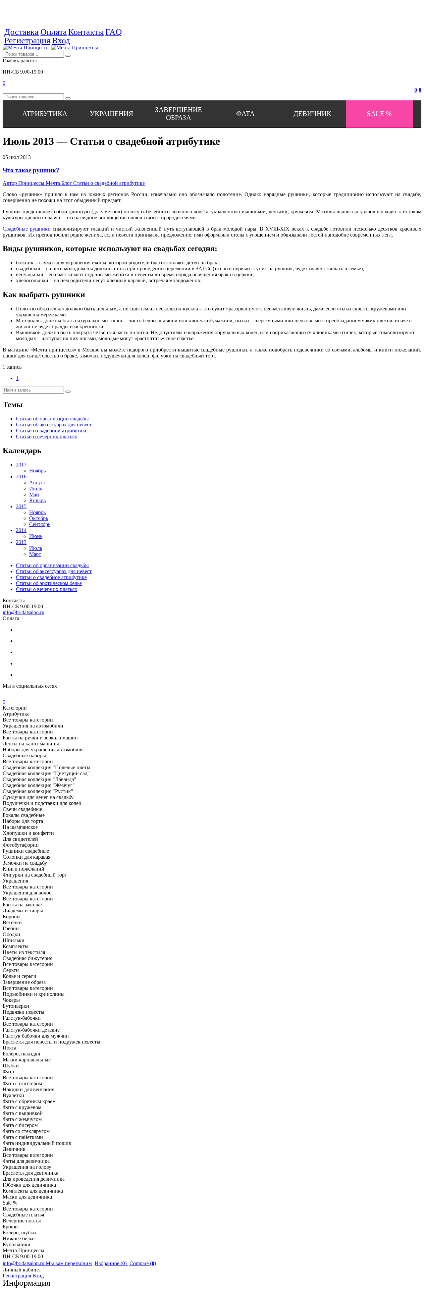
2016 (21, 476)
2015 (21, 506)
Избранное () (111, 1263)
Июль (35, 488)
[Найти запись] (68, 392)
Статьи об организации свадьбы (52, 418)
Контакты (86, 32)
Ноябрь (37, 470)
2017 (21, 464)
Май (34, 494)
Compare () (143, 1263)
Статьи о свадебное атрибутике (51, 577)
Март (35, 554)
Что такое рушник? (31, 170)
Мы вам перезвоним (69, 1263)
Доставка (21, 32)
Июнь (35, 536)
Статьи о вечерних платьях (46, 436)
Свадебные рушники (27, 229)
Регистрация (27, 40)
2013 (21, 542)
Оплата (53, 32)
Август (37, 482)
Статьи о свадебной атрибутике (103, 183)
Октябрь (38, 518)
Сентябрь (39, 524)
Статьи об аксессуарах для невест (54, 424)
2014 (21, 530)
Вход (61, 40)
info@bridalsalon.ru (23, 612)
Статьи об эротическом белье (49, 583)
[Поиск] (68, 56)
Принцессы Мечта (32, 183)
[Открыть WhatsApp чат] (130, 32)
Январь (37, 500)
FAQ (113, 32)
